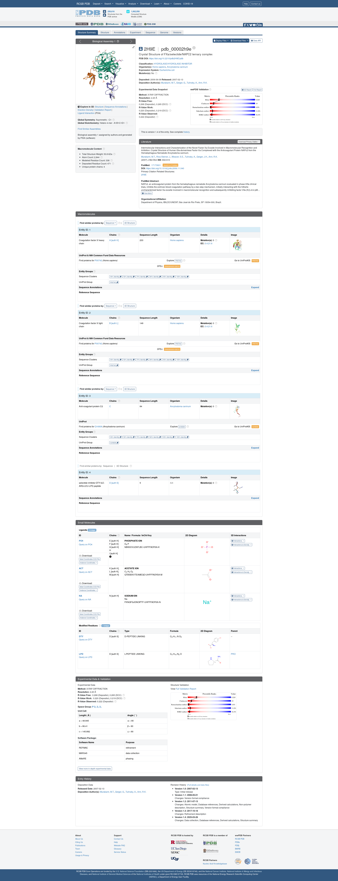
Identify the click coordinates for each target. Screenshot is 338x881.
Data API (257, 40)
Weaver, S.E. (178, 156)
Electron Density (85, 109)
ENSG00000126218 (172, 266)
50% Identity (127, 276)
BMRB (237, 848)
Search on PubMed (170, 165)
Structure (105, 32)
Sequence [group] (110, 223)
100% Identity (181, 276)
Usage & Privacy (82, 855)
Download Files (239, 40)
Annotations (119, 32)
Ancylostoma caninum (177, 66)
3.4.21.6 (208, 243)
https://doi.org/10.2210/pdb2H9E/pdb (166, 58)
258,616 (111, 11)
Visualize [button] (120, 3)
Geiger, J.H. (202, 156)
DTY (81, 636)
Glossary (117, 848)
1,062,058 (135, 11)
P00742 (98, 260)
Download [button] (145, 3)
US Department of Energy (172, 871)
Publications (80, 845)
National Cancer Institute (215, 871)
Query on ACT (85, 571)
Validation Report (103, 109)
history (186, 131)
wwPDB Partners (243, 835)
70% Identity (141, 276)
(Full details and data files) (198, 785)
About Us (79, 838)
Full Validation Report (186, 688)
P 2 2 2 (97, 706)
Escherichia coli (167, 70)
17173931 (156, 165)
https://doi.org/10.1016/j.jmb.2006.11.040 (165, 168)
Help (246, 3)
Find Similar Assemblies (89, 128)
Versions (177, 32)
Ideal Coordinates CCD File (90, 559)
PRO (233, 653)
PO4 (81, 540)
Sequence (150, 32)
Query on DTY (85, 639)
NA (80, 595)
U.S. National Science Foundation (130, 871)
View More (148, 193)
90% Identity (154, 276)
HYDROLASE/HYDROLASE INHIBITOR (173, 63)
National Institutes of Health (148, 874)
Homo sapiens (159, 66)
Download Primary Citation (248, 142)
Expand (255, 287)
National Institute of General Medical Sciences (111, 874)
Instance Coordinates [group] (88, 562)
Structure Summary (87, 32)
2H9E (144, 174)
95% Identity (167, 276)
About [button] (167, 3)
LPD (81, 653)
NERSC (153, 876)
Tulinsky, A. (192, 82)
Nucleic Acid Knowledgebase (215, 863)
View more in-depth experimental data (95, 768)
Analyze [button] (132, 3)
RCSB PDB (83, 4)
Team (77, 848)
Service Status (120, 852)
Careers (177, 3)
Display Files (221, 40)
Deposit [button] (97, 3)
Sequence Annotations (115, 106)
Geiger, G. (181, 82)
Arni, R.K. (202, 82)
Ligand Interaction (86, 113)
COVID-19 (188, 3)
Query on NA (85, 599)
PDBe (237, 842)
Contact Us (118, 838)
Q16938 (98, 426)
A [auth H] (114, 240)
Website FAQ (119, 845)
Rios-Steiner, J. (163, 156)
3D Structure (129, 223)
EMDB (237, 852)
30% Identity (114, 276)
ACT (81, 568)
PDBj (237, 845)
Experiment (135, 32)
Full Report (258, 90)
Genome (164, 32)
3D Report (247, 90)
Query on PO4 (85, 544)
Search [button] (108, 3)
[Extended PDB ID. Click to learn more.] (194, 47)
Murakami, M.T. (168, 82)
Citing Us (79, 842)
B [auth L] (113, 323)
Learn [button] (157, 3)
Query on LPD (85, 657)
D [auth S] (114, 482)
